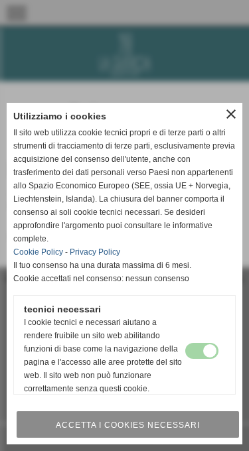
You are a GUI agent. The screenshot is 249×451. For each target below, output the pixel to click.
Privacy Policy (95, 252)
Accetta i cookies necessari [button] (128, 425)
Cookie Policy (38, 252)
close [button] (231, 114)
